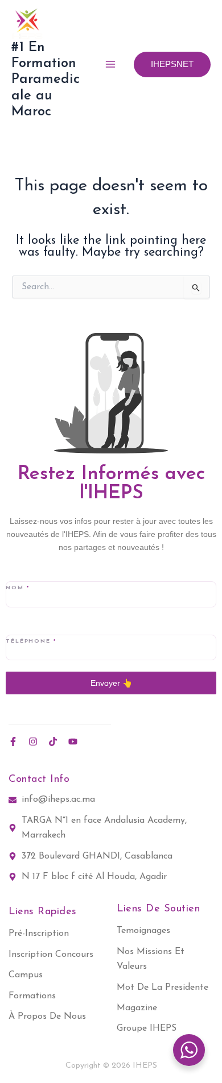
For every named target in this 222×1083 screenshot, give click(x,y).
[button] (172, 64)
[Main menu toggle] (110, 64)
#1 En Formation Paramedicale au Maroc (45, 80)
